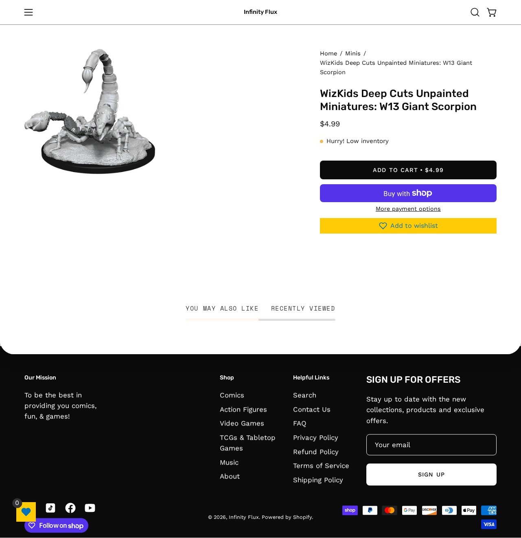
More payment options (408, 208)
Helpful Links (311, 378)
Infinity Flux (260, 12)
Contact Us (312, 409)
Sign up (431, 474)
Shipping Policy (318, 480)
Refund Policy (316, 452)
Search (304, 395)
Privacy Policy (315, 437)
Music (229, 462)
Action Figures (243, 409)
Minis (353, 53)
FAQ (299, 423)
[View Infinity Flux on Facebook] (69, 508)
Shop (227, 378)
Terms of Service (321, 465)
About (230, 476)
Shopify (302, 517)
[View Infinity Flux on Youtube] (88, 508)
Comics (232, 395)
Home (328, 53)
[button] (475, 12)
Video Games (242, 423)
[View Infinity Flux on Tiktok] (49, 508)
